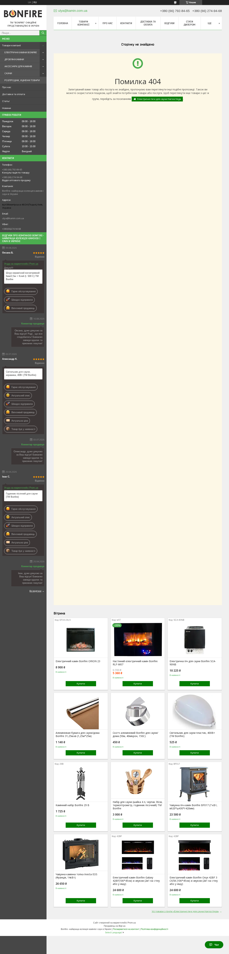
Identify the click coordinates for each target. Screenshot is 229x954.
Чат (217, 944)
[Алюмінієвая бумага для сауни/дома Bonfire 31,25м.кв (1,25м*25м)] (81, 711)
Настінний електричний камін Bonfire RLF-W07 (135, 663)
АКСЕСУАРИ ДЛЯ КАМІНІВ (18, 66)
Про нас (6, 87)
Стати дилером (189, 23)
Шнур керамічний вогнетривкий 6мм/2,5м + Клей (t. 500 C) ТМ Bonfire (23, 276)
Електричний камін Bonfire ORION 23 (78, 661)
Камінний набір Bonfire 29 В (72, 805)
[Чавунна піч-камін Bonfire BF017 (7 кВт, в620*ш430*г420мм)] (195, 784)
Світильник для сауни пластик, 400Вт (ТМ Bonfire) (192, 734)
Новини (6, 108)
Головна (62, 23)
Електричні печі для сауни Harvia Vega (159, 99)
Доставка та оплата (13, 94)
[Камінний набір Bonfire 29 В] (81, 784)
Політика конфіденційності (154, 929)
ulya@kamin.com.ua (13, 218)
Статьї (5, 101)
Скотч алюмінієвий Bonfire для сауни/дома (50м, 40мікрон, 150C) (135, 734)
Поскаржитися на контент (126, 929)
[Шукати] (43, 33)
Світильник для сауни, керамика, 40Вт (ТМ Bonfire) (21, 373)
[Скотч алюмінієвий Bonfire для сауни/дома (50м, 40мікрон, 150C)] (138, 711)
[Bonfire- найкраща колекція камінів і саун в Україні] (23, 14)
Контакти (126, 23)
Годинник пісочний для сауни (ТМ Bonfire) (22, 495)
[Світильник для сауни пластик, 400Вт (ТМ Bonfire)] (195, 711)
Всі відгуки (35, 590)
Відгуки (169, 23)
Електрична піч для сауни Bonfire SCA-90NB (193, 663)
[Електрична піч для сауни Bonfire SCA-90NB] (195, 640)
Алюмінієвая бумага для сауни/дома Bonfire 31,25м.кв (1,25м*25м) (77, 734)
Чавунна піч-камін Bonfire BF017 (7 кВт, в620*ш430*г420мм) (193, 807)
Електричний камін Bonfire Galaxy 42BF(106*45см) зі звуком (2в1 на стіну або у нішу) (136, 881)
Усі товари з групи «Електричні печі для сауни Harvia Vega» (185, 911)
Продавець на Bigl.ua (114, 926)
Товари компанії (11, 45)
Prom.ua (132, 922)
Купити (81, 683)
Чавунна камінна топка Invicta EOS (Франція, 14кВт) (76, 876)
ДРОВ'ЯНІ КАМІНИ (14, 59)
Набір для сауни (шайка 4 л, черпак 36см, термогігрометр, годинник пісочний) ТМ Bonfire (137, 805)
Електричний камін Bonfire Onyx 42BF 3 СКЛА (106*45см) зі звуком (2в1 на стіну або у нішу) (194, 881)
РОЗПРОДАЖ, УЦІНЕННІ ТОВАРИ (22, 80)
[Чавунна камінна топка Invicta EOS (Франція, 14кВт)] (81, 853)
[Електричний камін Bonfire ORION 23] (81, 640)
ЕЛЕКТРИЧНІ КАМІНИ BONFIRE (20, 52)
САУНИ (8, 73)
